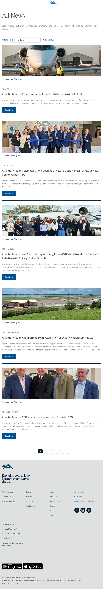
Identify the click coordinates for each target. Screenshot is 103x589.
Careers (53, 506)
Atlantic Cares (55, 501)
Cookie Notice (8, 538)
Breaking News (16, 79)
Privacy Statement (9, 529)
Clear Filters (48, 40)
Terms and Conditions (11, 534)
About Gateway (8, 497)
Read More (9, 110)
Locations (30, 501)
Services (29, 497)
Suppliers (54, 515)
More (5, 3)
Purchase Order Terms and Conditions (12, 544)
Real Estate (30, 506)
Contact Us (78, 497)
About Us (54, 497)
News (52, 511)
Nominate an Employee (84, 501)
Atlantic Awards (8, 501)
